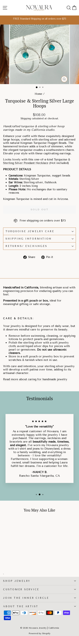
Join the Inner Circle (26, 598)
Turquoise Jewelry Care (30, 231)
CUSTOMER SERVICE (21, 589)
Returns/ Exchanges (26, 246)
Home (38, 94)
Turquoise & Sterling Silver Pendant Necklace (36, 161)
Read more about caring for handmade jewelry (35, 379)
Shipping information (29, 238)
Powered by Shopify (39, 633)
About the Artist (20, 606)
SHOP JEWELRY (16, 581)
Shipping (26, 118)
